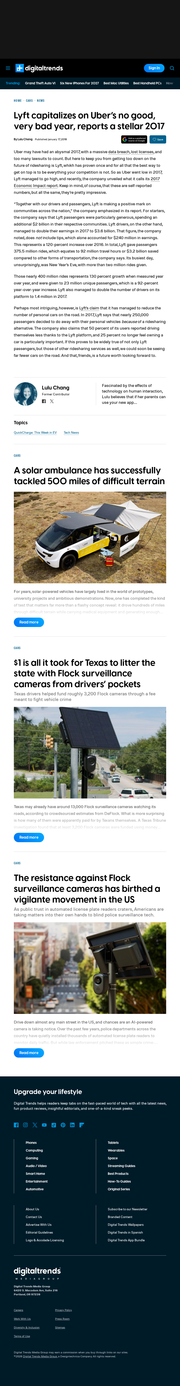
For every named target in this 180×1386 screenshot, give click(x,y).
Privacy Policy (63, 1310)
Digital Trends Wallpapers (126, 1224)
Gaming (32, 1158)
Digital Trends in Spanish (125, 1232)
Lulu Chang (25, 139)
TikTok (53, 1125)
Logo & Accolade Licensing (45, 1240)
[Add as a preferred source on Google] (134, 139)
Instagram (25, 1125)
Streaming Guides (121, 1166)
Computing (34, 1150)
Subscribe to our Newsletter (127, 1209)
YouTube (44, 1125)
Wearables (116, 1150)
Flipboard (81, 1125)
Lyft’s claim (89, 307)
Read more (28, 622)
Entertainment (37, 1181)
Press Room (62, 1318)
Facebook (16, 1125)
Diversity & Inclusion (27, 1327)
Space (113, 1158)
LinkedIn (72, 1125)
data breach (119, 151)
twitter (52, 401)
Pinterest (63, 1125)
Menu (8, 68)
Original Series (119, 1189)
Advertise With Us (39, 1224)
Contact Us (34, 1217)
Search (172, 68)
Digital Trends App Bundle (126, 1240)
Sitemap (60, 1327)
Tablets (113, 1143)
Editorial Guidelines (39, 1232)
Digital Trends (30, 74)
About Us (32, 1209)
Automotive (35, 1189)
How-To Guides (119, 1181)
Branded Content (120, 1217)
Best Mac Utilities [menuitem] (116, 83)
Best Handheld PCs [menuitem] (147, 83)
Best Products (118, 1174)
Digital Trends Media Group (40, 1356)
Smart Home (35, 1174)
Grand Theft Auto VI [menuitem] (40, 83)
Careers (18, 1310)
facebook (44, 401)
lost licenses (142, 151)
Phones (31, 1143)
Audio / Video (36, 1166)
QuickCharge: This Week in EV (35, 432)
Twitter (35, 1125)
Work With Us (22, 1318)
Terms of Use (22, 1336)
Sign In (154, 68)
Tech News (71, 432)
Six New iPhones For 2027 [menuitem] (79, 83)
